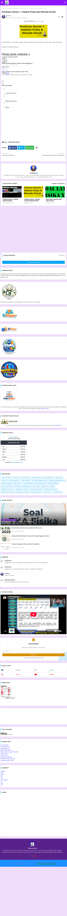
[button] (65, 2)
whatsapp (51, 670)
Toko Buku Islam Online (7, 760)
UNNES (3, 771)
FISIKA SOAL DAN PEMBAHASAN (22, 486)
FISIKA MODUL (17, 483)
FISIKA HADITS (58, 477)
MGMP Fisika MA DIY (6, 750)
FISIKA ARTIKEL (25, 477)
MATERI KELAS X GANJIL (7, 489)
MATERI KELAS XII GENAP (22, 492)
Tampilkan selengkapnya (58, 183)
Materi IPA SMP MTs (6, 757)
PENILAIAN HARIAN (13, 8)
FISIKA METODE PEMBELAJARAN (57, 480)
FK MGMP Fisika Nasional (8, 758)
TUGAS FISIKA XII (57, 492)
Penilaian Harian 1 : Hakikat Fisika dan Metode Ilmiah (32, 200)
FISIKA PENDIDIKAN (28, 483)
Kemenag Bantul (5, 746)
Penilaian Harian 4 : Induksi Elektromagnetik (10, 200)
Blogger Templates (31, 864)
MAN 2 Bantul (4, 753)
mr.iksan (33, 173)
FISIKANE (52, 486)
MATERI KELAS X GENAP (22, 489)
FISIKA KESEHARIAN (14, 480)
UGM (2, 774)
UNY (2, 773)
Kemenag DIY (4, 745)
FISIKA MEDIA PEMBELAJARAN (39, 480)
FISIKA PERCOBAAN (40, 483)
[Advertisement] (33, 887)
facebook (18, 670)
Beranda (4, 8)
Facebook (13, 147)
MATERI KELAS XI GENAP (51, 489)
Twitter (22, 147)
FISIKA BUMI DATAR (48, 477)
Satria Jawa (4, 755)
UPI (2, 778)
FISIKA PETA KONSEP (53, 483)
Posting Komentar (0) (33, 262)
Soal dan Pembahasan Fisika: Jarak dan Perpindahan (25, 544)
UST (2, 785)
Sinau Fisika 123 (5, 748)
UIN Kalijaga (4, 780)
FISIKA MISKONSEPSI (6, 483)
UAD (2, 783)
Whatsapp (30, 147)
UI (1, 781)
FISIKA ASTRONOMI (36, 477)
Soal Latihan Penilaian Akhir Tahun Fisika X (54, 200)
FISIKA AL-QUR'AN (5, 477)
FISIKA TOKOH (36, 486)
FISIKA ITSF (4, 480)
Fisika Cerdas (45, 408)
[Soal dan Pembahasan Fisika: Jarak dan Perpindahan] (6, 546)
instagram (18, 674)
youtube (51, 674)
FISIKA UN (44, 486)
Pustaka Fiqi (57, 425)
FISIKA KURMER (25, 480)
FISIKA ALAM (16, 477)
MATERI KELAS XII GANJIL (7, 492)
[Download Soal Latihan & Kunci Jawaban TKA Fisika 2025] (6, 530)
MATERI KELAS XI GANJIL (36, 489)
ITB (1, 776)
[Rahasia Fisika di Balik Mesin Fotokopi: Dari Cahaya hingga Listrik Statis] (6, 538)
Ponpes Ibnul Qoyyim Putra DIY (9, 752)
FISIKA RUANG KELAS (6, 486)
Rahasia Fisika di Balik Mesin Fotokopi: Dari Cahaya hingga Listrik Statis (30, 536)
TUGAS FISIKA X (47, 492)
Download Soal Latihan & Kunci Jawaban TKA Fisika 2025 (27, 528)
